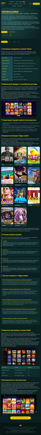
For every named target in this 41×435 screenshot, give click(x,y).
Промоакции (16, 3)
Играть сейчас (4, 31)
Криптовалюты (11, 1)
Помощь (24, 3)
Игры (10, 41)
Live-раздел (14, 5)
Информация (4, 41)
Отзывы (14, 41)
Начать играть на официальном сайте (20, 417)
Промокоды (11, 3)
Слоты (20, 3)
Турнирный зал (19, 5)
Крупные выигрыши (20, 1)
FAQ (18, 41)
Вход (30, 3)
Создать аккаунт (36, 3)
